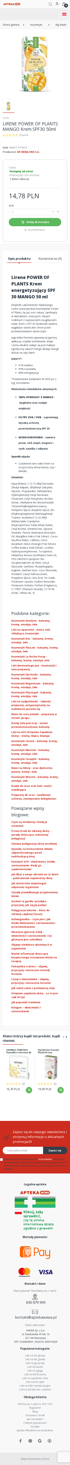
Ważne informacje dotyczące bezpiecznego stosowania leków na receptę (34, 957)
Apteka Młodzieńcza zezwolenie (35, 1430)
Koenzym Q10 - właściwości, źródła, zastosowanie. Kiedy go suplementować (33, 865)
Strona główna (11, 24)
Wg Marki (60, 24)
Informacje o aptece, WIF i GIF (35, 1404)
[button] (50, 3)
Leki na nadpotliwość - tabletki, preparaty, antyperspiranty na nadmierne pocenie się (31, 705)
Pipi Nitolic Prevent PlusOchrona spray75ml (48, 1052)
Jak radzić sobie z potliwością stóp (33, 988)
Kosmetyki (36, 24)
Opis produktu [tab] (19, 258)
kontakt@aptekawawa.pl (36, 1317)
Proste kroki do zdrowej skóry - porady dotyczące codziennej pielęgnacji (31, 834)
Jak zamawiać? (35, 1419)
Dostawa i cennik (35, 1415)
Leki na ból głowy (35, 1355)
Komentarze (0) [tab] (50, 258)
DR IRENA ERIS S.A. (28, 152)
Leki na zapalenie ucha (35, 1378)
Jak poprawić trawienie (25, 1002)
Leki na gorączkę (35, 1363)
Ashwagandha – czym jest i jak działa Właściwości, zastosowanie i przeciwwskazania (33, 922)
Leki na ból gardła (35, 1359)
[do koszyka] (29, 1090)
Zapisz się (54, 1150)
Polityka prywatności (35, 1422)
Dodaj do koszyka (37, 222)
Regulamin (35, 1407)
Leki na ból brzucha (35, 1374)
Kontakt (35, 1426)
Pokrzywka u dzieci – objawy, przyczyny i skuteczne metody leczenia (30, 970)
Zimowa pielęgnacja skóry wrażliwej (34, 843)
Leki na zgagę (35, 1370)
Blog (35, 1411)
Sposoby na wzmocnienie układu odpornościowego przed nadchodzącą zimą (32, 852)
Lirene (6, 117)
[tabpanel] (19, 1071)
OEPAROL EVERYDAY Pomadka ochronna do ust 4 (18, 1052)
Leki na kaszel (35, 1366)
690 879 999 (35, 1302)
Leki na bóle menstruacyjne (35, 1385)
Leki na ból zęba (35, 1382)
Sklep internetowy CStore (35, 1459)
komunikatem (45, 1159)
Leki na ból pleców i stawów (35, 1389)
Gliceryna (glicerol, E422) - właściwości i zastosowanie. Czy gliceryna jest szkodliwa (31, 935)
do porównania (35, 229)
